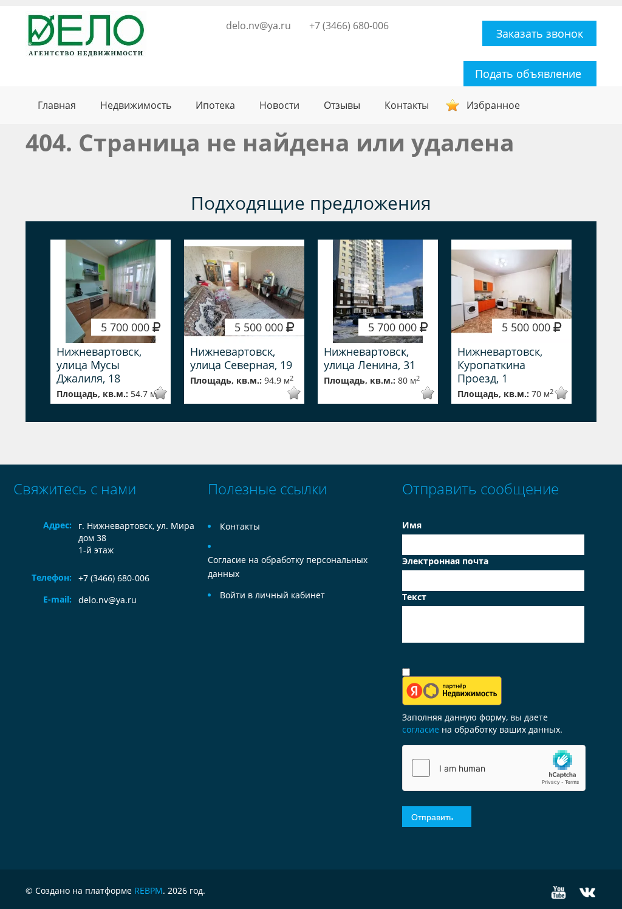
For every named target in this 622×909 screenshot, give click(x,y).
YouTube (558, 892)
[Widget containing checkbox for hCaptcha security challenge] (494, 768)
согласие (422, 729)
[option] (110, 322)
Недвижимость (135, 105)
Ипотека (215, 105)
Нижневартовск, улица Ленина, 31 (369, 358)
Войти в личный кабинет (272, 595)
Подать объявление (528, 73)
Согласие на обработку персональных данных (287, 566)
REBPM (148, 890)
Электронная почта (445, 561)
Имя (412, 525)
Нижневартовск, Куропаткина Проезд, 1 (499, 364)
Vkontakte (587, 892)
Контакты (406, 105)
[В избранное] (152, 393)
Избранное (493, 105)
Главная (57, 105)
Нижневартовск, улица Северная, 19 (241, 358)
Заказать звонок (539, 33)
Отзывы (342, 105)
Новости (279, 105)
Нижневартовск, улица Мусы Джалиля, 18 (99, 364)
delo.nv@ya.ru (258, 25)
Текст (414, 597)
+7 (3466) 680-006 (349, 25)
